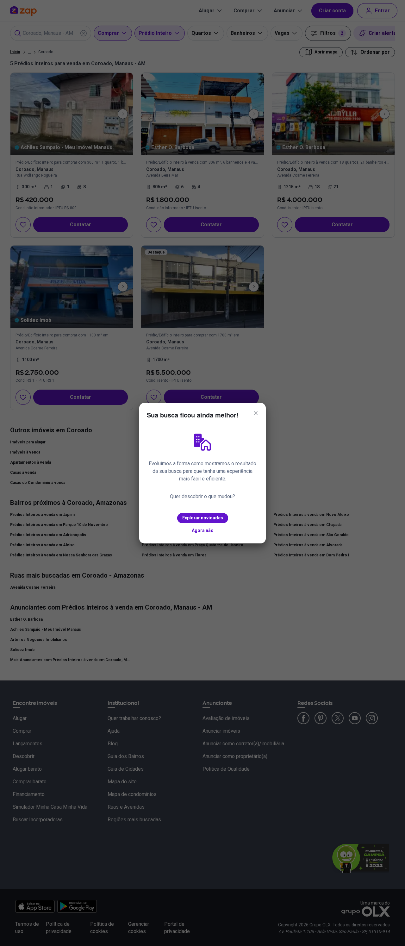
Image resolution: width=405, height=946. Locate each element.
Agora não (203, 530)
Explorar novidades (202, 517)
